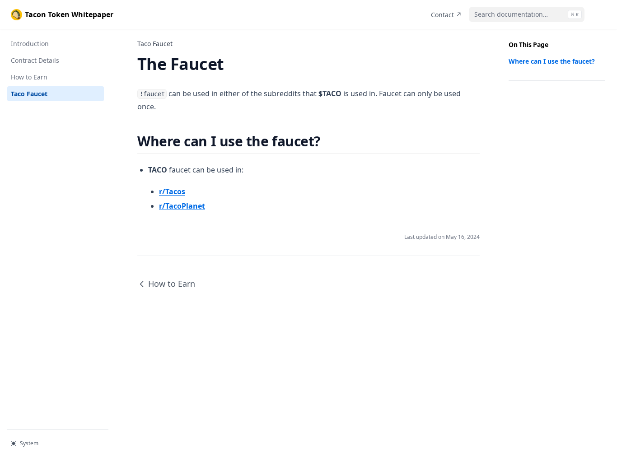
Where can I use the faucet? (552, 61)
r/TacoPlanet (182, 206)
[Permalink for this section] (328, 141)
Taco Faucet (29, 93)
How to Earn (29, 77)
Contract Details (35, 60)
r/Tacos (172, 191)
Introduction (30, 43)
